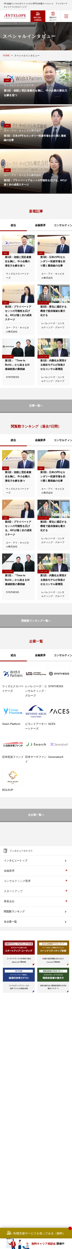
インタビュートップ (15, 860)
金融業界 (40, 225)
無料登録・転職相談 (37, 18)
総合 (13, 225)
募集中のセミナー (53, 18)
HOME (6, 55)
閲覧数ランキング (14, 911)
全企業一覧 (10, 921)
